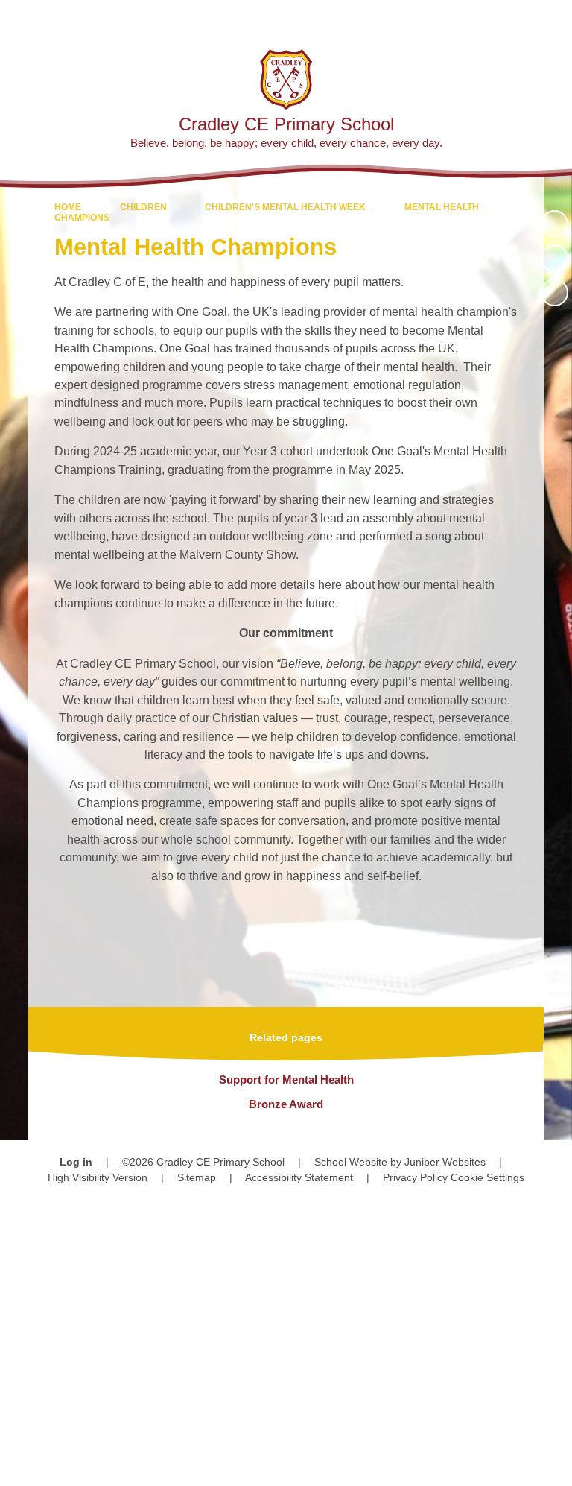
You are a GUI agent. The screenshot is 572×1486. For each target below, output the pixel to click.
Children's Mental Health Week (285, 207)
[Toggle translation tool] (475, 19)
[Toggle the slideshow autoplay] (554, 224)
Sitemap (196, 1177)
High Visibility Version (97, 1177)
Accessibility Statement (299, 1177)
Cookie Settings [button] (487, 1177)
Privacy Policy (415, 1177)
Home (67, 207)
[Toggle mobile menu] (553, 19)
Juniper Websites (445, 1162)
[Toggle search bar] (513, 19)
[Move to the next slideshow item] (554, 292)
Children (143, 207)
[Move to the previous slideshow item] (554, 258)
